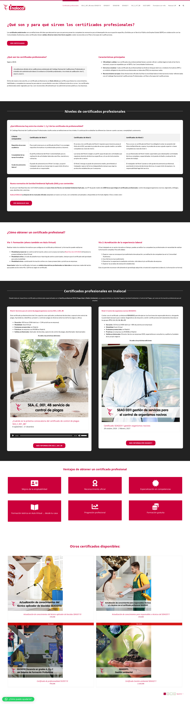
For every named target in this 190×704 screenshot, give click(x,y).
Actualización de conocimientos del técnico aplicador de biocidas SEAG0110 (52, 614)
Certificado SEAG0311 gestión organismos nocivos (127, 425)
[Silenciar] (79, 435)
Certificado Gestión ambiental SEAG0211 (140, 681)
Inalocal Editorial (16, 195)
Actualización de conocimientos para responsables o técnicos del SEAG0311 (141, 614)
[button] (183, 5)
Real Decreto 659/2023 (73, 252)
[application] (49, 435)
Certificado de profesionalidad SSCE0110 (52, 681)
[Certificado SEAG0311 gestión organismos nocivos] (141, 345)
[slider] (84, 435)
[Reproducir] (13, 435)
